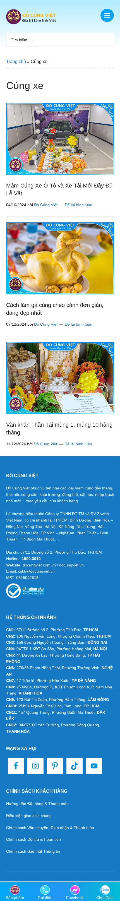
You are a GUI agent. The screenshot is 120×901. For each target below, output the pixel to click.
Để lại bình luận (78, 205)
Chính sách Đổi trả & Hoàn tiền (33, 839)
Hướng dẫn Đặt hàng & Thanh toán (37, 803)
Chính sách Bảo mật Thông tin (33, 851)
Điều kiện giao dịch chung (29, 815)
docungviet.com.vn (39, 565)
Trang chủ (16, 61)
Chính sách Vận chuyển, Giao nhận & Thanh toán (50, 827)
